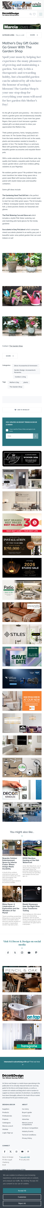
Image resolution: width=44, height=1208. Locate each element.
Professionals (7, 1116)
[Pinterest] (28, 1152)
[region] (22, 1189)
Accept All (22, 1191)
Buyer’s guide (27, 1112)
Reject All (22, 1203)
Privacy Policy (27, 1138)
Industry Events (27, 1131)
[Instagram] (16, 1152)
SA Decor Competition (30, 1128)
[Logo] (15, 14)
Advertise (25, 1119)
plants (25, 382)
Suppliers (5, 1109)
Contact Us (26, 1116)
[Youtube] (22, 1152)
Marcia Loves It (7, 1126)
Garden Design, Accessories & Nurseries (24, 371)
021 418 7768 (25, 1157)
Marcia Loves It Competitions (27, 1124)
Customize (22, 1197)
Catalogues (6, 1123)
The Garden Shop (16, 346)
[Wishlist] (34, 14)
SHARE (34, 35)
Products (5, 1112)
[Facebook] (4, 1152)
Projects (5, 1119)
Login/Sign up (7, 1133)
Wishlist (5, 1129)
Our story (25, 1109)
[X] (10, 1152)
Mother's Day (14, 382)
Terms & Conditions (29, 1135)
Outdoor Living (8, 35)
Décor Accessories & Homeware (25, 366)
